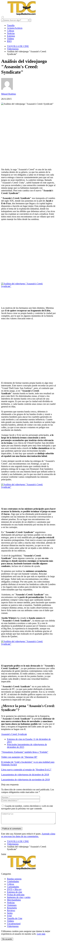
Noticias (11, 33)
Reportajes (12, 908)
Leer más (41, 934)
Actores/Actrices (14, 28)
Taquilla (10, 25)
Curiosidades (13, 886)
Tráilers (10, 38)
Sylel (9, 915)
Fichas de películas (15, 894)
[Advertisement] (28, 136)
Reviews (11, 910)
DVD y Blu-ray (14, 889)
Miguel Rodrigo (8, 94)
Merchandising (14, 900)
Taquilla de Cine (14, 918)
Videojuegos (13, 926)
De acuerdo (7, 939)
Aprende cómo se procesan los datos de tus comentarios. (28, 835)
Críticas (10, 30)
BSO (9, 41)
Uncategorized (13, 923)
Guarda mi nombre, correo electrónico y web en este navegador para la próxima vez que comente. (27, 807)
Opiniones (12, 905)
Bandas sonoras (14, 879)
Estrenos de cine (14, 892)
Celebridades (13, 881)
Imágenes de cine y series (18, 897)
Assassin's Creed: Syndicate (14, 734)
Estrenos (11, 36)
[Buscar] (30, 20)
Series (10, 913)
